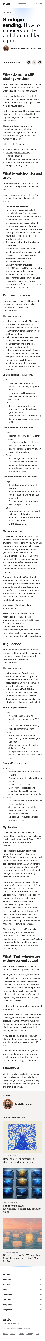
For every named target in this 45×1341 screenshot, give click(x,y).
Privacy (13, 1334)
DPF (37, 1334)
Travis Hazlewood (20, 48)
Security (29, 1334)
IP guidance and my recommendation (23, 159)
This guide (21, 997)
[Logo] (6, 4)
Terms (5, 1334)
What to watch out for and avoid (21, 149)
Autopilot (6, 1323)
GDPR (21, 1334)
